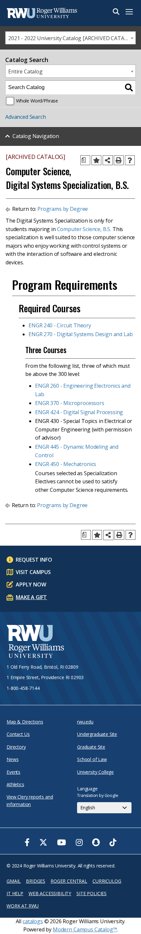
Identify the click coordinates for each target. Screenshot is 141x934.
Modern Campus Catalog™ (85, 929)
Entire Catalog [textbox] (25, 71)
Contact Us (18, 734)
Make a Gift (31, 597)
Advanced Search (25, 116)
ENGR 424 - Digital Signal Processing (79, 412)
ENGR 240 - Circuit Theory (60, 325)
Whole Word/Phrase (37, 101)
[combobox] (70, 37)
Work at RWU (23, 906)
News (12, 759)
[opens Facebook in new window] (27, 842)
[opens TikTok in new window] (113, 842)
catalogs (33, 921)
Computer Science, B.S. (84, 229)
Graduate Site (91, 747)
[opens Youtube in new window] (61, 842)
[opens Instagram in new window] (79, 842)
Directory (16, 747)
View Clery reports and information (30, 800)
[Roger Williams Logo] (39, 13)
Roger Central (68, 881)
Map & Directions (25, 722)
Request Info (34, 559)
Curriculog (106, 881)
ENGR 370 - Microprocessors (69, 403)
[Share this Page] (108, 160)
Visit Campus (33, 572)
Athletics (15, 784)
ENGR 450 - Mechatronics (65, 464)
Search (116, 11)
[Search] (129, 87)
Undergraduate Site (97, 734)
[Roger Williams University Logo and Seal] (35, 642)
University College (95, 772)
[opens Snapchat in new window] (96, 842)
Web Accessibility (50, 893)
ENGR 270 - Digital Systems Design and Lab (80, 334)
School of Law (92, 759)
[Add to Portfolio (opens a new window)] (96, 160)
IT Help (15, 893)
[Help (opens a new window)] (130, 160)
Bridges (35, 881)
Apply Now (31, 584)
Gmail (14, 881)
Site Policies (91, 893)
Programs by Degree (62, 208)
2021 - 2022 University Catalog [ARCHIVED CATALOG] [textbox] (71, 38)
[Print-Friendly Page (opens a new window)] (119, 160)
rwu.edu (85, 722)
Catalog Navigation (35, 136)
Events (13, 772)
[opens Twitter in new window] (43, 842)
